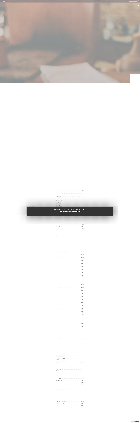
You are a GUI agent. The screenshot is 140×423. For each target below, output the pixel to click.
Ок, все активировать (63, 211)
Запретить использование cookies (70, 211)
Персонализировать (77, 211)
